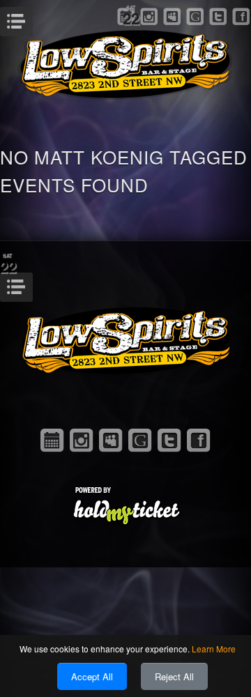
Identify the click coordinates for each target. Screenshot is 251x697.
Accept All (92, 676)
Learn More (214, 648)
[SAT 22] (52, 440)
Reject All (174, 676)
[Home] (125, 62)
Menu (31, 17)
